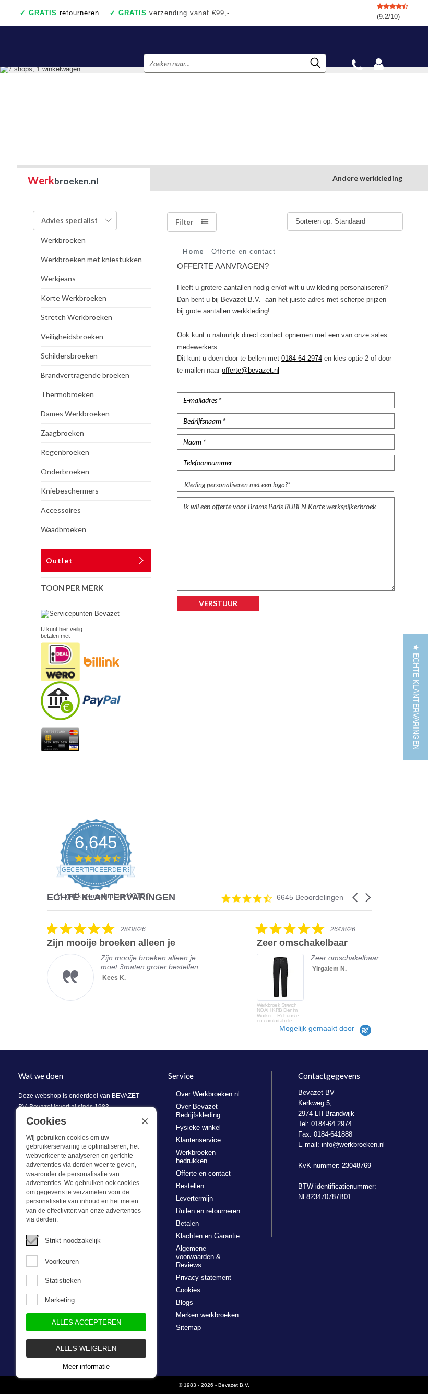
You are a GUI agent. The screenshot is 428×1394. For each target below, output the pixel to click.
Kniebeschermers (70, 490)
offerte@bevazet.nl (250, 370)
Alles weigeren (86, 1348)
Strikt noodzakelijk (73, 1240)
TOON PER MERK (72, 588)
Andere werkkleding (367, 178)
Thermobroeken (67, 394)
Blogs (184, 1302)
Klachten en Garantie (208, 1236)
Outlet (59, 560)
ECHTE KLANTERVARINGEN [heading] (111, 897)
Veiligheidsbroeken (72, 336)
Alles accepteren (86, 1322)
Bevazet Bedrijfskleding (81, 46)
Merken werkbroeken (207, 1315)
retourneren (64, 13)
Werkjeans (58, 278)
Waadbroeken (63, 529)
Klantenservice (198, 1140)
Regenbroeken (65, 452)
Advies (69, 220)
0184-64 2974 (301, 358)
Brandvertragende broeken (85, 375)
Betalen (187, 1223)
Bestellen (190, 1186)
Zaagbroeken (62, 432)
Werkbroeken (63, 240)
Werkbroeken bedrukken (196, 1157)
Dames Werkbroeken (75, 413)
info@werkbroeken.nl (353, 1145)
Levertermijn (194, 1198)
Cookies (188, 1290)
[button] (356, 897)
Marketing (60, 1300)
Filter (184, 222)
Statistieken (63, 1281)
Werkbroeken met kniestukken (91, 259)
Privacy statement (203, 1277)
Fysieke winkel (198, 1127)
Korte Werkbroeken (73, 297)
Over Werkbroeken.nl (208, 1094)
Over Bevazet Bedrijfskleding (198, 1111)
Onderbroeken (65, 471)
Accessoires (61, 509)
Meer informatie (86, 1367)
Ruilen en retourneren (208, 1211)
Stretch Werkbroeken (76, 317)
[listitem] (125, 961)
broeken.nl (63, 180)
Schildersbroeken (69, 355)
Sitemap (188, 1327)
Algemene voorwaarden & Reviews (198, 1256)
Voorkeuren (62, 1261)
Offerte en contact (203, 1173)
